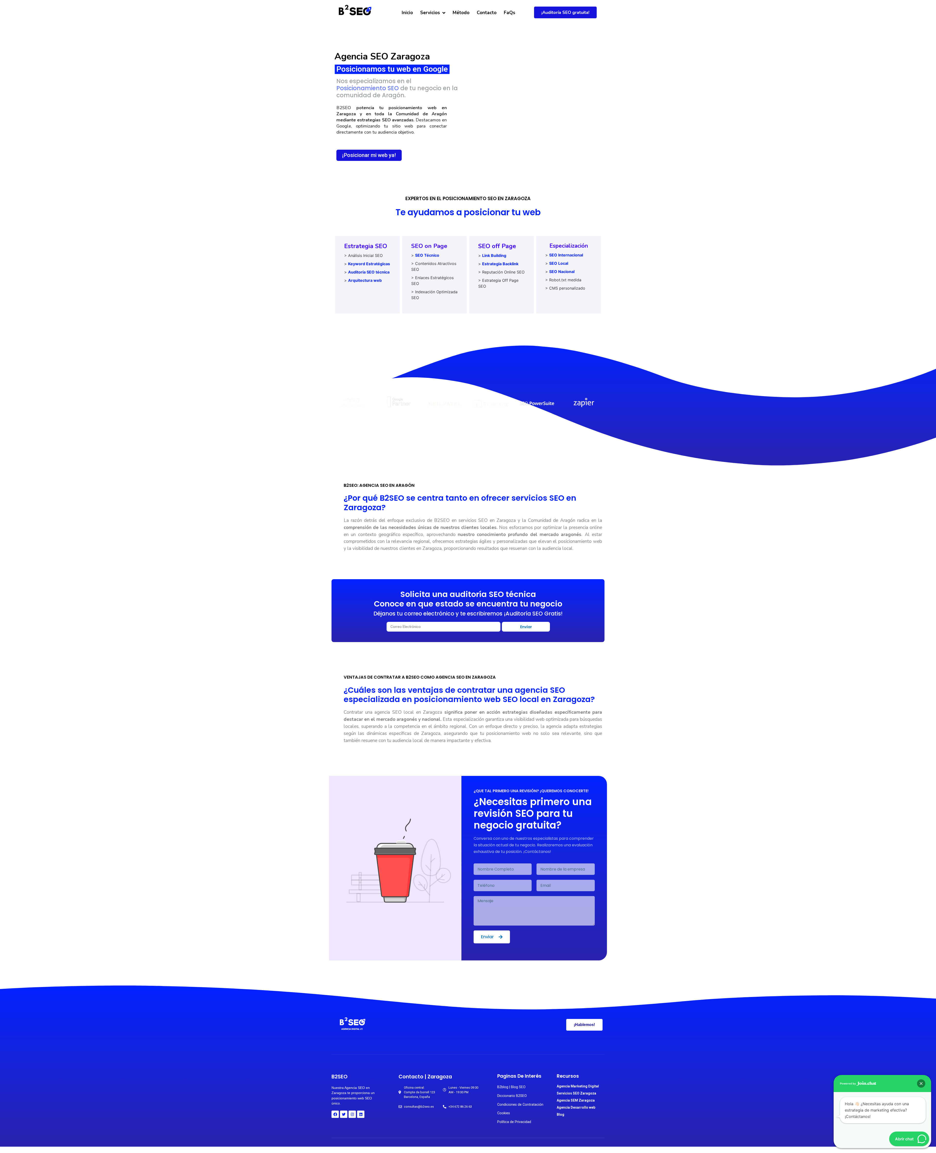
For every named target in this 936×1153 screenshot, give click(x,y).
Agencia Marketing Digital (578, 1086)
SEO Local (558, 263)
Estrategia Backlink (500, 263)
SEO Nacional (562, 271)
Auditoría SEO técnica (369, 272)
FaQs (509, 13)
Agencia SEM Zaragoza (576, 1100)
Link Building (494, 255)
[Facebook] (335, 1114)
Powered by (848, 1083)
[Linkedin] (360, 1114)
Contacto (487, 13)
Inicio (407, 13)
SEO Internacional (566, 255)
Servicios (430, 13)
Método (461, 13)
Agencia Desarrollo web (576, 1107)
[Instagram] (352, 1114)
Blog (560, 1114)
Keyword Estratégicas (369, 263)
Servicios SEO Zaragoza (576, 1093)
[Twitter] (343, 1114)
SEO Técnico (427, 255)
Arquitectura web (365, 280)
